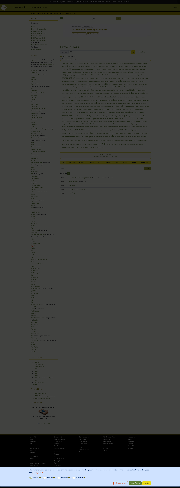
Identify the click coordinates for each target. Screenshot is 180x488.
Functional (79, 477)
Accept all (147, 483)
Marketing (64, 477)
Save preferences (135, 483)
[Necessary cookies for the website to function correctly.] (40, 477)
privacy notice (37, 473)
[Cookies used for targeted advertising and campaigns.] (69, 477)
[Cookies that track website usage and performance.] (54, 477)
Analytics (50, 477)
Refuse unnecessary (121, 483)
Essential (35, 477)
